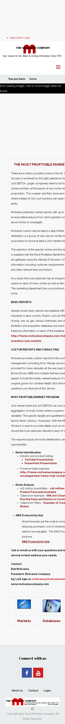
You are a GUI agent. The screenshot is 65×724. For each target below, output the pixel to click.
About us (17, 690)
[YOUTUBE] (38, 673)
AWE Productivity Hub (35, 541)
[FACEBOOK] (27, 673)
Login (47, 690)
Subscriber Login (20, 37)
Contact (33, 690)
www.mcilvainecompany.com (30, 584)
